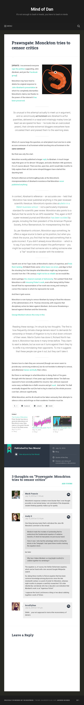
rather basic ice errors (49, 267)
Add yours (67, 483)
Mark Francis (31, 493)
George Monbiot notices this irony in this (28, 315)
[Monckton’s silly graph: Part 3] (62, 421)
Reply (68, 494)
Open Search (78, 26)
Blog (57, 452)
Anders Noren (63, 700)
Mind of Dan (42, 9)
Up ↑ (78, 700)
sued (54, 385)
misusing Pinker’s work (35, 282)
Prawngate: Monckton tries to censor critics (41, 45)
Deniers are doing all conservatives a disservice (65, 462)
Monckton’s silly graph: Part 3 (62, 428)
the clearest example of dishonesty (38, 279)
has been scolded (59, 217)
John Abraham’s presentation (23, 87)
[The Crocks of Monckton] (22, 424)
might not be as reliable (46, 274)
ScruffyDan (30, 605)
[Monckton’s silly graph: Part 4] (41, 421)
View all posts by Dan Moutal (29, 454)
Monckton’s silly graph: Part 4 (41, 428)
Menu (9, 26)
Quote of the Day (62, 457)
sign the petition (18, 69)
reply (45, 159)
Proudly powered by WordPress (18, 700)
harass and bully (30, 370)
